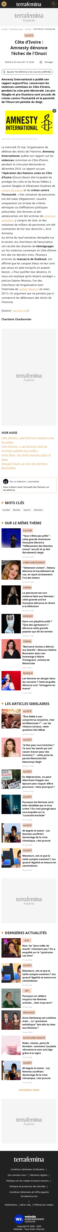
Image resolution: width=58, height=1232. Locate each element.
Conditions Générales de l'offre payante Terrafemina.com (29, 1194)
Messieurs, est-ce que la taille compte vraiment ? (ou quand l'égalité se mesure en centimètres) (39, 860)
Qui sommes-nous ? (17, 1175)
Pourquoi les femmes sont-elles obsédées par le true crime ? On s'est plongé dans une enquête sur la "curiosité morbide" (39, 808)
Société (28, 29)
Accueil (4, 29)
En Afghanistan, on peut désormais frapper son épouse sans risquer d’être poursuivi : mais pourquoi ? (38, 782)
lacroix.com (20, 310)
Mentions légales (38, 1175)
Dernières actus (16, 29)
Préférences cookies (43, 1204)
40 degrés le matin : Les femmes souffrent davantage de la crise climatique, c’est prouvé (36, 835)
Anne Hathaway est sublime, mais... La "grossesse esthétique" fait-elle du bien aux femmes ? (39, 1022)
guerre (26, 509)
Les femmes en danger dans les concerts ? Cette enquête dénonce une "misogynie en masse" (38, 683)
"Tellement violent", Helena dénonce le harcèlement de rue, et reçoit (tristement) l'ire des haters (38, 572)
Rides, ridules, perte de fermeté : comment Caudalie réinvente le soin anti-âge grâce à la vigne (39, 1048)
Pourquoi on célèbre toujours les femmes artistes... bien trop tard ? (37, 999)
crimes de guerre (12, 190)
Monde (16, 509)
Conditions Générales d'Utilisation (27, 1169)
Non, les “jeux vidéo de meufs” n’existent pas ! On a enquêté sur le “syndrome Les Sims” (38, 950)
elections (38, 509)
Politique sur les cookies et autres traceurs (27, 1180)
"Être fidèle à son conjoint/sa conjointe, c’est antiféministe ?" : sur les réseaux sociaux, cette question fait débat (38, 723)
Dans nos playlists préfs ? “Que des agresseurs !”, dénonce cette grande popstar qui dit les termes (37, 626)
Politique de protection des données (28, 1186)
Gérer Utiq (25, 1204)
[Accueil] (28, 4)
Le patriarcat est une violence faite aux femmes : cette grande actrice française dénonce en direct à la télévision (38, 599)
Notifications (11, 1204)
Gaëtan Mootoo (29, 289)
